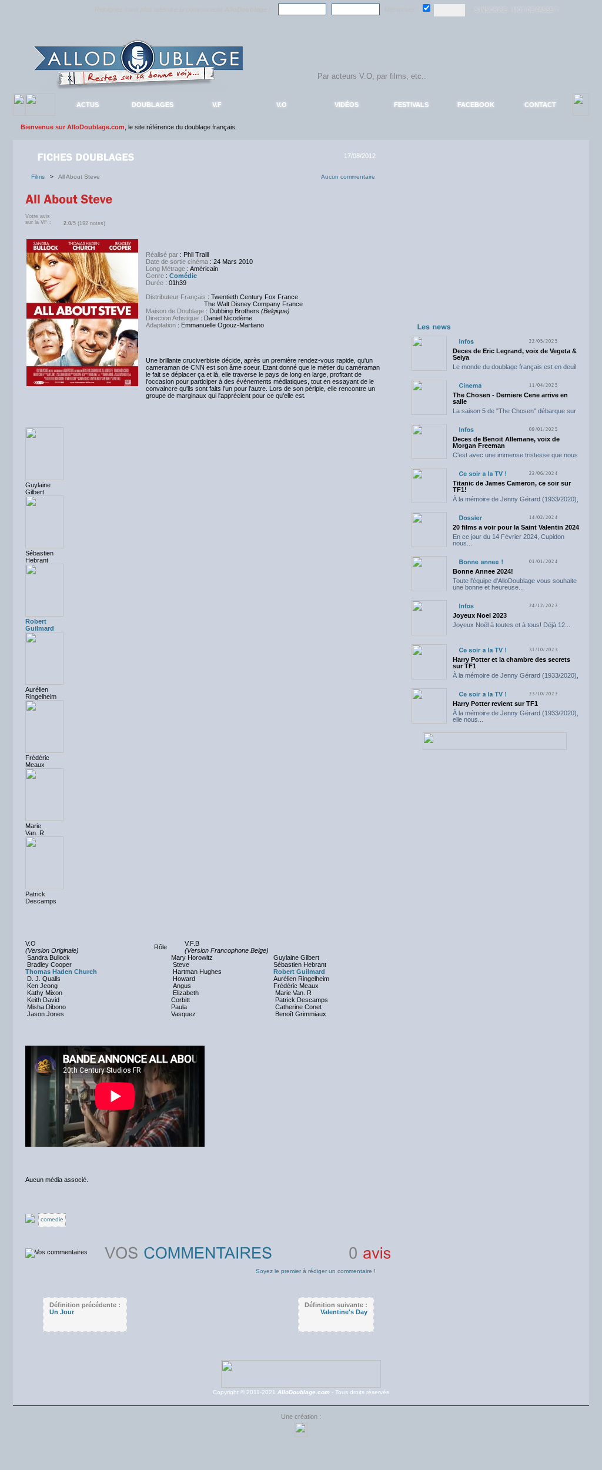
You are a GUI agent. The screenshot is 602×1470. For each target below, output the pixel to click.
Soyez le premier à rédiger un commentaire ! (316, 1271)
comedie (52, 1219)
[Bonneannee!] (481, 561)
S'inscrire (491, 10)
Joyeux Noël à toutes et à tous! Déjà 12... (511, 624)
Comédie (183, 275)
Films (40, 176)
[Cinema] (470, 385)
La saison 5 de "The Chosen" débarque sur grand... (514, 414)
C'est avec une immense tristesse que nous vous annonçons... (515, 458)
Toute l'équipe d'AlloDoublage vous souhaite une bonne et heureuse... (515, 584)
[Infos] (466, 341)
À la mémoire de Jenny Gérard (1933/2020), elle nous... (515, 502)
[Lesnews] (434, 326)
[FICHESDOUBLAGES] (87, 156)
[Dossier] (470, 517)
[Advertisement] (494, 245)
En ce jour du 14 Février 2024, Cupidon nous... (508, 540)
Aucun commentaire (348, 176)
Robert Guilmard (39, 625)
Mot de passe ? (535, 10)
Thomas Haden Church (61, 971)
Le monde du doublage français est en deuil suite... (514, 370)
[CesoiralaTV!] (483, 473)
